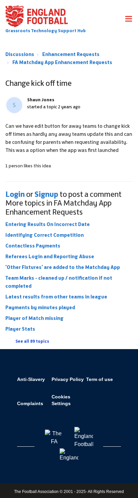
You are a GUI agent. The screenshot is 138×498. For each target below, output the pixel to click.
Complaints (30, 403)
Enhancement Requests (70, 54)
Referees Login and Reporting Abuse (49, 256)
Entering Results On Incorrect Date (47, 224)
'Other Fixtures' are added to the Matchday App (62, 267)
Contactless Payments (32, 245)
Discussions (19, 54)
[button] (129, 20)
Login (15, 194)
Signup (46, 194)
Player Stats (20, 329)
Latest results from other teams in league (56, 296)
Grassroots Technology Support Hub (45, 31)
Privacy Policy (68, 379)
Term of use (99, 379)
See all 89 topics (32, 341)
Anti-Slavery (31, 379)
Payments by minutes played (40, 307)
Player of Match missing (34, 318)
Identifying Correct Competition (44, 235)
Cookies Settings (61, 400)
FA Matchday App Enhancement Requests (62, 62)
